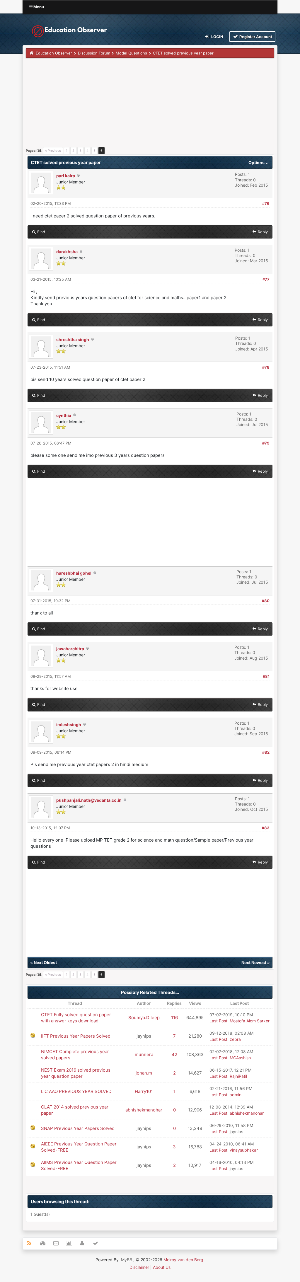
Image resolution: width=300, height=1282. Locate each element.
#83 (266, 827)
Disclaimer (139, 1267)
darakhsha (67, 251)
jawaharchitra (70, 648)
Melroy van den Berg (183, 1259)
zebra (235, 1039)
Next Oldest (45, 962)
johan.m (144, 1073)
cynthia (63, 415)
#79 (266, 443)
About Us (162, 1267)
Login (216, 36)
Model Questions (131, 53)
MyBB (126, 1259)
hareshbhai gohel (73, 573)
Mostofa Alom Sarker (250, 1020)
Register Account (255, 36)
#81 (266, 676)
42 (174, 1054)
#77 (266, 279)
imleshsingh (68, 724)
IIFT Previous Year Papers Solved (75, 1036)
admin (235, 1094)
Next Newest (253, 962)
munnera (144, 1054)
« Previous (53, 151)
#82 (266, 752)
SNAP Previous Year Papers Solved (78, 1128)
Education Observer (54, 53)
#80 (266, 600)
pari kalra (65, 175)
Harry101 (144, 1091)
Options (256, 162)
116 (174, 1017)
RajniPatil (238, 1076)
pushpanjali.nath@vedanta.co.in (89, 800)
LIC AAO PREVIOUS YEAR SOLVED (76, 1091)
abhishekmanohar (143, 1110)
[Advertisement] (150, 105)
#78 (266, 367)
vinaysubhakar (244, 1149)
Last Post (218, 1020)
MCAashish (240, 1057)
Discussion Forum (94, 53)
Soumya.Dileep (144, 1017)
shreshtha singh (72, 339)
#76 (266, 203)
